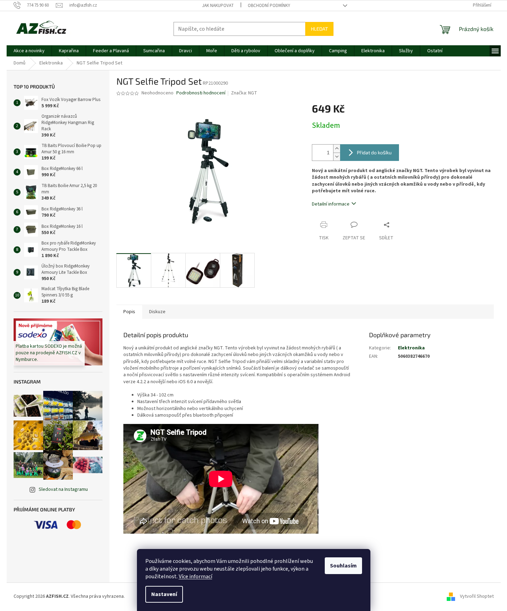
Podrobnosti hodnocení (200, 93)
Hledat (319, 29)
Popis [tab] (129, 311)
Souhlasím (343, 566)
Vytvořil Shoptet (477, 596)
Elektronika (411, 348)
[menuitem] (29, 50)
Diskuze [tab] (157, 311)
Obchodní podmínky (269, 5)
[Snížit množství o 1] (336, 157)
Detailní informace (330, 204)
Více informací (195, 576)
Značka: (244, 93)
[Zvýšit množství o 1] (336, 149)
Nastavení (164, 594)
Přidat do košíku (374, 152)
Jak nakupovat (218, 5)
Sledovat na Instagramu (63, 489)
